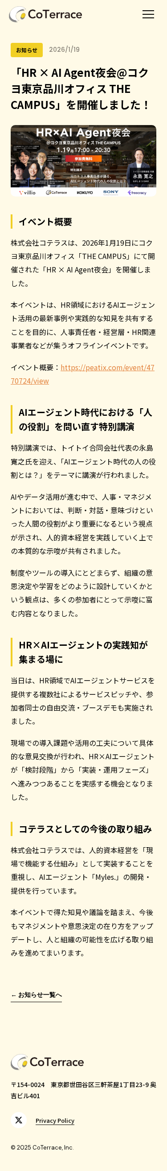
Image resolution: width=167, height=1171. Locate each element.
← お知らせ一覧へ (36, 994)
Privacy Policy (55, 1120)
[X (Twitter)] (19, 1120)
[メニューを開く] (148, 14)
